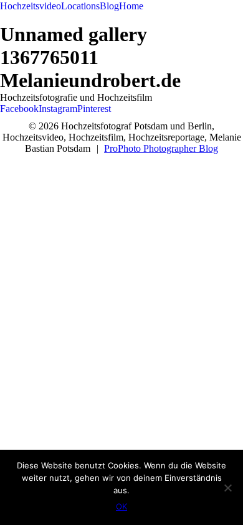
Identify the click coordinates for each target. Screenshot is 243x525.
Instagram (58, 108)
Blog (109, 6)
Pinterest (94, 108)
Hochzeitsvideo (30, 6)
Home (131, 6)
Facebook (19, 108)
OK (121, 506)
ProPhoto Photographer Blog (161, 148)
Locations (80, 6)
